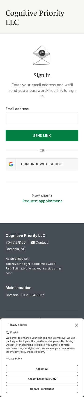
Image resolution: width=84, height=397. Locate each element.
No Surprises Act (17, 258)
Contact (42, 242)
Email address (17, 109)
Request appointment (42, 201)
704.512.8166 (16, 242)
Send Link (42, 136)
